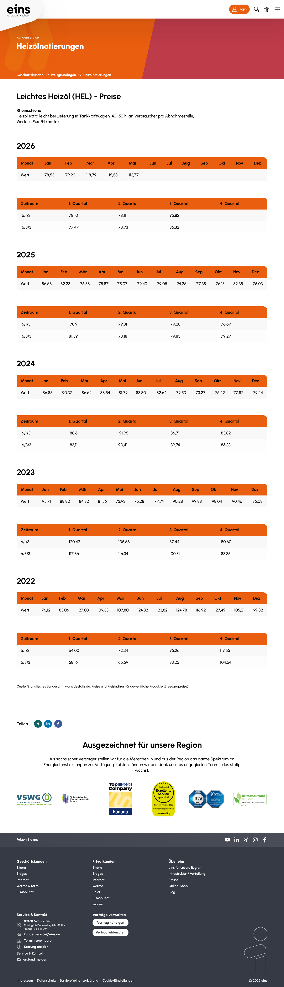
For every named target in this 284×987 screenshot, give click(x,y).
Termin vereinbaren (38, 940)
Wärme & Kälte (28, 886)
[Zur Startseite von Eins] (21, 9)
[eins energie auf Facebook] (264, 841)
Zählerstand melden (32, 959)
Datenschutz (46, 980)
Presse (173, 880)
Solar (96, 892)
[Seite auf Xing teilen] (38, 724)
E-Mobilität (25, 892)
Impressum (25, 980)
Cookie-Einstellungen (118, 980)
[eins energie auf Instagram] (255, 841)
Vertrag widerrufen (110, 932)
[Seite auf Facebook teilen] (58, 724)
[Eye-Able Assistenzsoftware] (267, 9)
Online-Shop (178, 886)
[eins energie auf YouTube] (227, 841)
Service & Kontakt (30, 953)
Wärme (98, 886)
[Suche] (256, 9)
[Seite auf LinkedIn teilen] (48, 724)
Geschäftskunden (30, 75)
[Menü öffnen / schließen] (277, 9)
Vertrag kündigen (110, 923)
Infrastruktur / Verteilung (187, 874)
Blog (172, 892)
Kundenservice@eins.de (42, 934)
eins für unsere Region (185, 868)
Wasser (98, 904)
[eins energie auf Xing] (246, 841)
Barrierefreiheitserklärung (79, 980)
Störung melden (36, 947)
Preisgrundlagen (63, 75)
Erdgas (22, 874)
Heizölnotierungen (97, 75)
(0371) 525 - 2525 (37, 921)
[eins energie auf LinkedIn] (236, 841)
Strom (21, 868)
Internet (23, 880)
